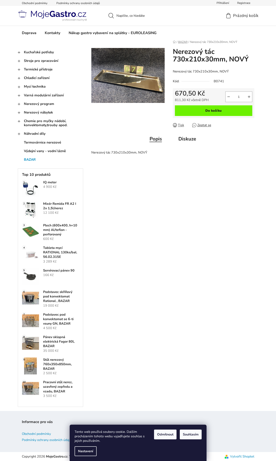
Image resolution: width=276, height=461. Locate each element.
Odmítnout (165, 434)
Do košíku (213, 110)
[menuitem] (29, 33)
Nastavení (85, 451)
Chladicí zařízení (36, 78)
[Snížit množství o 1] (229, 97)
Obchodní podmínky (34, 3)
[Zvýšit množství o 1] (249, 97)
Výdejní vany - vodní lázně (45, 151)
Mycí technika (35, 86)
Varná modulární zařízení (44, 95)
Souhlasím (191, 434)
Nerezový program (39, 103)
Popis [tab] (156, 139)
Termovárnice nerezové (42, 142)
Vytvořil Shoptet (242, 456)
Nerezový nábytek (38, 112)
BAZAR (30, 159)
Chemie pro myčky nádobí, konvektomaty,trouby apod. (45, 123)
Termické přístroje (38, 69)
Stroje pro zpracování (41, 60)
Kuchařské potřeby (39, 52)
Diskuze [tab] (187, 139)
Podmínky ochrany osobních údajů (78, 3)
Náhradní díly (35, 133)
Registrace (243, 3)
